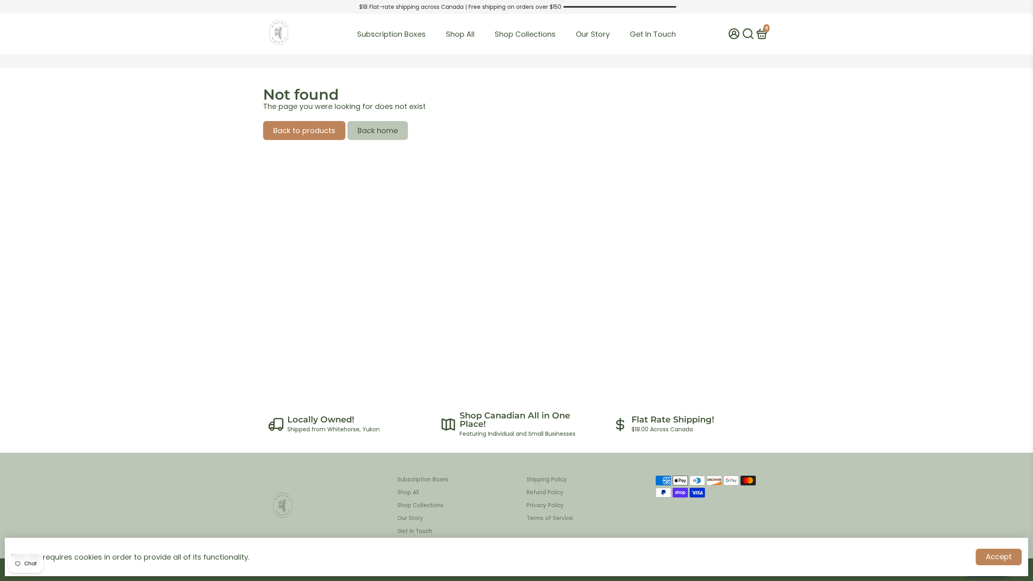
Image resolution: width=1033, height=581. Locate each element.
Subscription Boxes (391, 34)
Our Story (593, 34)
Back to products (304, 130)
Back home (378, 130)
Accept (999, 557)
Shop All (460, 34)
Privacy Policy (545, 505)
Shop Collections (525, 34)
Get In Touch (653, 34)
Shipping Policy (547, 479)
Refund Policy (545, 492)
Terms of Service (550, 518)
